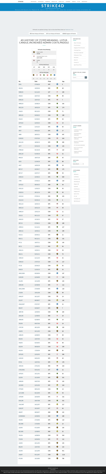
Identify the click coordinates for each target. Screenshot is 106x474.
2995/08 (21, 285)
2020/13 (21, 219)
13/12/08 (37, 281)
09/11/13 (37, 215)
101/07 (21, 300)
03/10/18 (37, 150)
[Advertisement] (53, 20)
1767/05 (21, 327)
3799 (20, 181)
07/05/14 (37, 196)
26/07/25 (37, 96)
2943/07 (21, 296)
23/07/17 (37, 173)
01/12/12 (37, 227)
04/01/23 (37, 130)
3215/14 (21, 196)
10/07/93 (37, 447)
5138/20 (21, 138)
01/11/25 (37, 92)
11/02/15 (37, 188)
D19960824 (22, 416)
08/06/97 (37, 412)
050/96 (21, 420)
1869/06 (21, 319)
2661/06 (21, 316)
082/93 (21, 447)
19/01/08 (37, 292)
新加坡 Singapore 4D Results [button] (69, 33)
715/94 (21, 439)
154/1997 (21, 404)
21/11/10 (37, 258)
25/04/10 (37, 265)
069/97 (21, 412)
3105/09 (21, 277)
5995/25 (21, 100)
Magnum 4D (47, 1)
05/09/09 (37, 273)
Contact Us (76, 62)
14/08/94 (37, 435)
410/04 (21, 346)
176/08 (21, 292)
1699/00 (21, 381)
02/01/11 (37, 254)
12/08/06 (37, 316)
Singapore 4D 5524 (78, 151)
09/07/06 (37, 323)
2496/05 (21, 335)
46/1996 (21, 424)
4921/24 (21, 107)
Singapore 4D (84, 1)
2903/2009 (22, 273)
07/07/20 (37, 138)
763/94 (21, 435)
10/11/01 (37, 373)
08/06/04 (37, 346)
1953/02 (21, 366)
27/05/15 (37, 181)
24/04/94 (37, 439)
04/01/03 (37, 358)
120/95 (21, 427)
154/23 (21, 111)
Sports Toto (61, 1)
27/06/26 (37, 84)
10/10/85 (37, 458)
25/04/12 (37, 235)
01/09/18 (37, 154)
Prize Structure (77, 45)
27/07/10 (37, 262)
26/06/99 (37, 397)
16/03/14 (37, 204)
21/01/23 (37, 127)
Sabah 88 (74, 1)
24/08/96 (37, 416)
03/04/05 (37, 343)
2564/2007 (22, 304)
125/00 (21, 377)
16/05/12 (37, 231)
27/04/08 (37, 289)
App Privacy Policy (78, 64)
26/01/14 (37, 208)
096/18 (21, 157)
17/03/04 (37, 350)
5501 (20, 84)
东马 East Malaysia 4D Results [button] (53, 33)
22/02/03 (37, 354)
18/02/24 (37, 107)
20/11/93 (37, 443)
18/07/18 (37, 157)
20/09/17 (37, 169)
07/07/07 (37, 304)
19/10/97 (37, 408)
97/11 (20, 242)
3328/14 (21, 192)
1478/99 (21, 397)
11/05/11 (37, 246)
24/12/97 (37, 404)
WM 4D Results (33, 1)
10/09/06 (37, 312)
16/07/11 (37, 242)
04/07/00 (37, 381)
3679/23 (21, 123)
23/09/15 (37, 177)
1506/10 (21, 258)
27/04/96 (37, 420)
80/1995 (21, 431)
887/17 (21, 169)
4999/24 (21, 103)
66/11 (20, 246)
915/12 (21, 235)
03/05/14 (37, 200)
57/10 (20, 265)
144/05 (21, 331)
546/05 (21, 343)
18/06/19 (37, 142)
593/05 (21, 339)
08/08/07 (37, 300)
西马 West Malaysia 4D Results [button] (37, 33)
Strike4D (20, 1)
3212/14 (21, 200)
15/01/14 (37, 211)
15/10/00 (37, 377)
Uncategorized (77, 198)
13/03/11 (37, 250)
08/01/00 (37, 389)
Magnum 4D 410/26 (78, 137)
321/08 (21, 281)
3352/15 (21, 188)
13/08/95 (37, 431)
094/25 (21, 96)
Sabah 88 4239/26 (77, 133)
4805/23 (21, 115)
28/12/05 (37, 327)
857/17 (21, 173)
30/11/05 (37, 331)
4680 (20, 134)
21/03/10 (37, 269)
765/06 (21, 323)
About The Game (77, 42)
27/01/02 (37, 366)
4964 (20, 127)
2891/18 (21, 154)
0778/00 (21, 389)
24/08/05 (37, 335)
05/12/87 (37, 454)
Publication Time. (69, 29)
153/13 (21, 215)
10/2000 (21, 385)
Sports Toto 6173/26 (78, 147)
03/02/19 (37, 146)
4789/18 (21, 150)
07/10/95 (37, 427)
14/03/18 (37, 165)
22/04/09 (37, 277)
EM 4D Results (41, 1)
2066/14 (21, 211)
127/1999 (21, 393)
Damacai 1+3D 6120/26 (78, 141)
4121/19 (21, 142)
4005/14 (21, 208)
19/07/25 (37, 100)
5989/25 (21, 92)
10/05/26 (37, 88)
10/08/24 (37, 103)
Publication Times (78, 55)
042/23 (21, 119)
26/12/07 (37, 296)
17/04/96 (37, 424)
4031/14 (21, 204)
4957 (20, 130)
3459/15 (21, 177)
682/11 (21, 254)
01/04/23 (37, 119)
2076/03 (21, 354)
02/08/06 (37, 319)
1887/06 (21, 312)
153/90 (21, 451)
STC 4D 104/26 (77, 145)
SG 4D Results (77, 189)
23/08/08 (37, 285)
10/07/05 (37, 339)
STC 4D (78, 1)
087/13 (21, 223)
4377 (20, 146)
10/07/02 (37, 362)
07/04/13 (37, 223)
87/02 (20, 362)
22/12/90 (37, 451)
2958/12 (21, 227)
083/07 (21, 308)
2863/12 (21, 231)
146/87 (21, 454)
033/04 (21, 350)
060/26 (21, 88)
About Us (76, 60)
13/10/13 (37, 219)
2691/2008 (22, 289)
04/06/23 (37, 115)
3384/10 (21, 262)
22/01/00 (37, 385)
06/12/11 (37, 238)
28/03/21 (37, 134)
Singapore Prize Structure (79, 47)
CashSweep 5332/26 (78, 129)
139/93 (21, 443)
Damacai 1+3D (54, 1)
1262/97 (21, 408)
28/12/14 (37, 192)
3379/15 (21, 184)
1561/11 (21, 250)
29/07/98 (37, 400)
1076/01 (21, 373)
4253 (20, 161)
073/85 (21, 458)
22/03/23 (37, 123)
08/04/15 (37, 184)
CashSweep (68, 1)
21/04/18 (37, 161)
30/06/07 (37, 308)
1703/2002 (22, 370)
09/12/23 (37, 111)
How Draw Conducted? (78, 52)
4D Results (76, 174)
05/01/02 (37, 370)
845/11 (21, 238)
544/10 (21, 269)
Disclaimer (76, 57)
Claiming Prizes (77, 50)
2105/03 (21, 358)
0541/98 (21, 400)
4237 (20, 165)
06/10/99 (37, 393)
